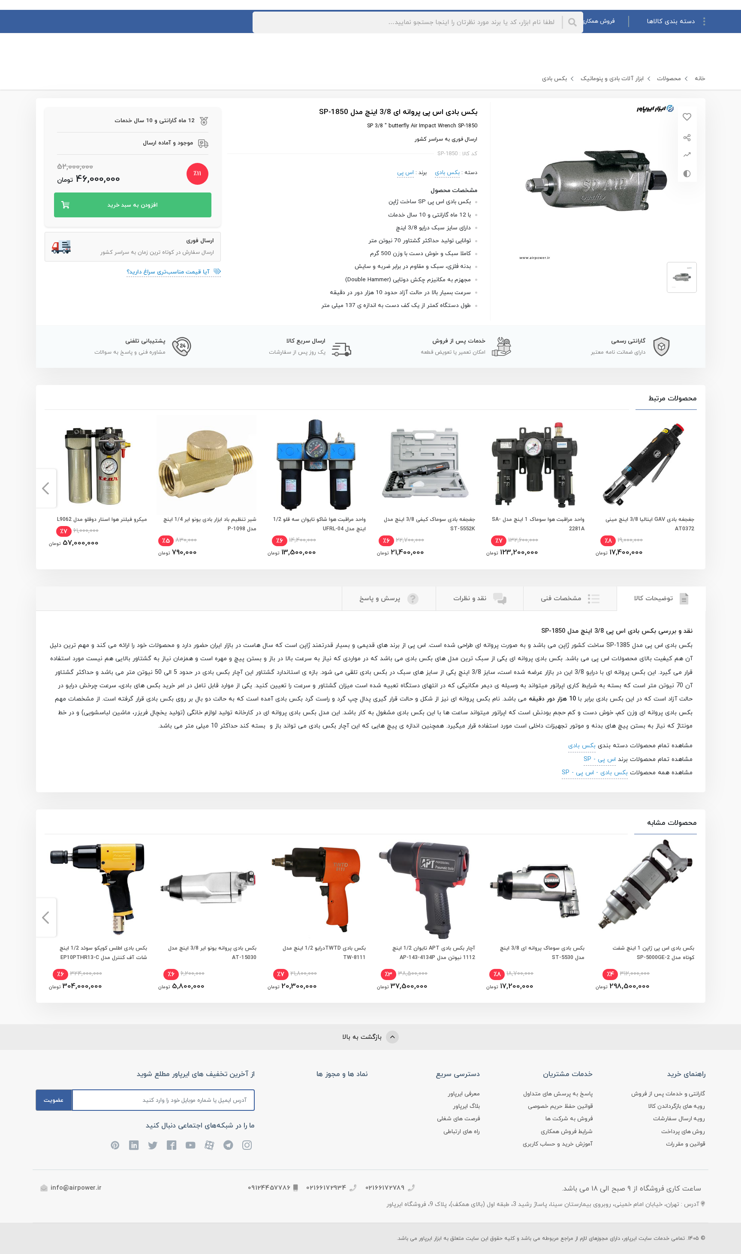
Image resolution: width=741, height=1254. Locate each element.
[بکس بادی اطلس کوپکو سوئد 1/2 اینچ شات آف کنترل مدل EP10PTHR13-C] (97, 889)
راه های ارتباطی (461, 1132)
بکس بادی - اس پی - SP (595, 772)
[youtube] (191, 1145)
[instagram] (247, 1145)
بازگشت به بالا (363, 1037)
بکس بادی (554, 79)
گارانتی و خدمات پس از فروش (668, 1094)
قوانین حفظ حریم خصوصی (560, 1106)
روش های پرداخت (683, 1132)
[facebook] (172, 1145)
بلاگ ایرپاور (466, 1106)
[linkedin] (134, 1145)
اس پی (405, 172)
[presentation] (695, 488)
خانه (700, 79)
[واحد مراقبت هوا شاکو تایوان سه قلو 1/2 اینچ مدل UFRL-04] (316, 465)
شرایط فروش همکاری (567, 1132)
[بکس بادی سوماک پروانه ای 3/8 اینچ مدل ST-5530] (534, 889)
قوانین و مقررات (685, 1144)
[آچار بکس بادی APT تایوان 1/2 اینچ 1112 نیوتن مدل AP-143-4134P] (425, 889)
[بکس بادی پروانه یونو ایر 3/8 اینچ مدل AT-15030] (206, 889)
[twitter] (153, 1145)
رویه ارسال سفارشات (679, 1119)
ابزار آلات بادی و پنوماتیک (612, 79)
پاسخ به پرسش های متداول (558, 1094)
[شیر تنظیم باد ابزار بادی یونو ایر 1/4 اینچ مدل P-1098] (206, 465)
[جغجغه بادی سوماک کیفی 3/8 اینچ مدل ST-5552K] (425, 465)
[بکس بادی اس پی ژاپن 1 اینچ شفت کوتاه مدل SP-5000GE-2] (644, 889)
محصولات (669, 79)
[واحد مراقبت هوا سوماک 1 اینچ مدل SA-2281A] (534, 465)
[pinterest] (115, 1145)
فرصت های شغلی (458, 1119)
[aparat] (209, 1145)
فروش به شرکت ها (569, 1119)
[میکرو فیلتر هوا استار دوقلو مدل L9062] (97, 465)
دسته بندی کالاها (671, 21)
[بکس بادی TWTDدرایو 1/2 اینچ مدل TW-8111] (316, 889)
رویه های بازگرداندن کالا (676, 1106)
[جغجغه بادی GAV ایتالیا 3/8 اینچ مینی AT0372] (644, 465)
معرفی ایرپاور (464, 1094)
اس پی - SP (600, 759)
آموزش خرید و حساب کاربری (558, 1144)
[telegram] (228, 1145)
